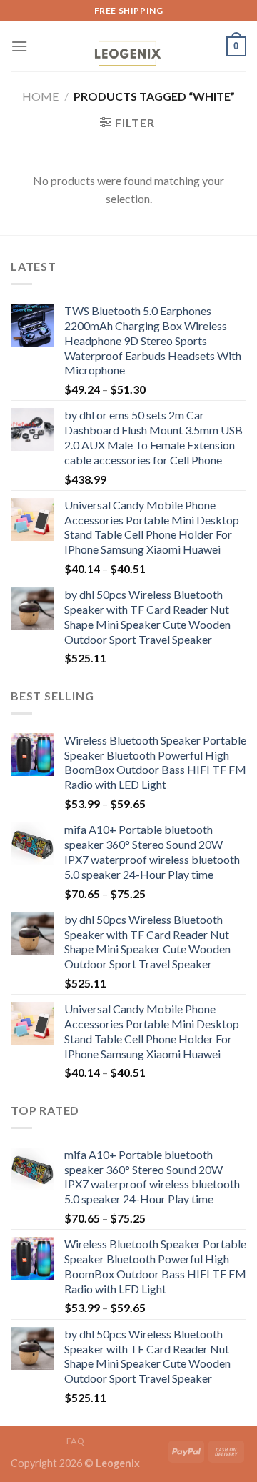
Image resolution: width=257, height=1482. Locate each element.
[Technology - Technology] (127, 55)
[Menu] (19, 46)
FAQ (75, 1441)
